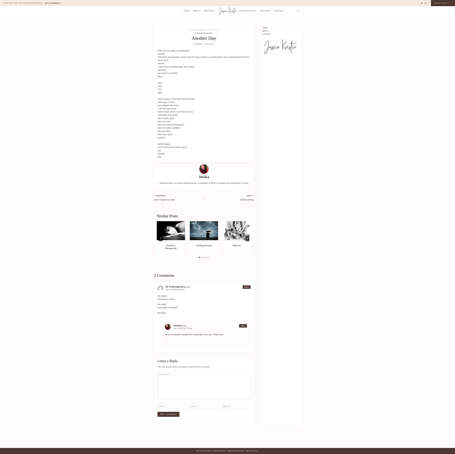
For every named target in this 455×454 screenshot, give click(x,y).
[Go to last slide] (160, 238)
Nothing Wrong (247, 198)
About (196, 11)
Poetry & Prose (203, 33)
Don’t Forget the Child (164, 198)
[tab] (199, 257)
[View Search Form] (298, 11)
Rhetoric (237, 245)
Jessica (199, 44)
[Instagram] (425, 3)
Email (194, 406)
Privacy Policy (251, 451)
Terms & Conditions (235, 451)
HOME (187, 11)
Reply (246, 287)
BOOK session (442, 3)
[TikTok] (421, 3)
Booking (265, 11)
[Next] (247, 238)
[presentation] (171, 230)
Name (162, 406)
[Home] (189, 30)
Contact (279, 11)
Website (226, 406)
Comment (164, 374)
